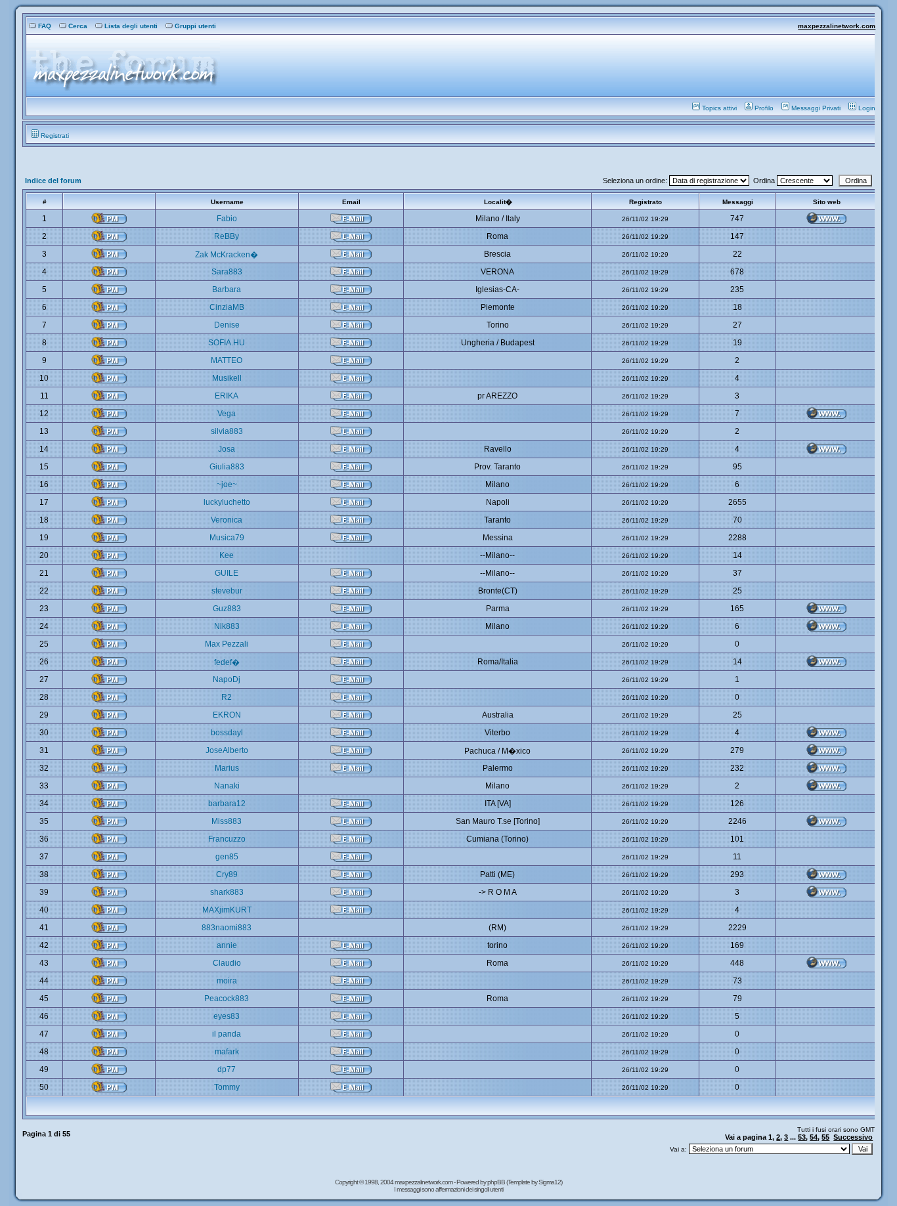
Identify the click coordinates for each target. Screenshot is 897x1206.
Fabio (227, 218)
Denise (227, 325)
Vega (226, 413)
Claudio (227, 963)
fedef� (227, 662)
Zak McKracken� (226, 254)
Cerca (77, 26)
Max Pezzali (226, 644)
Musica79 (226, 537)
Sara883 (226, 271)
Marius (227, 768)
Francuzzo (227, 839)
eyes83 (226, 1016)
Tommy (227, 1087)
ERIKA (226, 395)
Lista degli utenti (131, 26)
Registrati (55, 135)
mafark (227, 1051)
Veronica (226, 520)
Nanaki (227, 785)
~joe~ (227, 484)
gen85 (226, 856)
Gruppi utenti (195, 26)
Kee (226, 555)
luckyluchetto (227, 502)
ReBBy (226, 236)
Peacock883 (226, 998)
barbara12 (227, 803)
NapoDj (226, 679)
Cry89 (227, 874)
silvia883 (227, 431)
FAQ (44, 26)
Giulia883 (226, 466)
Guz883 (227, 608)
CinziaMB (226, 307)
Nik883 (227, 626)
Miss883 (226, 821)
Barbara (226, 289)
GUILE (226, 573)
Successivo (853, 1137)
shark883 (227, 892)
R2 (226, 697)
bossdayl (227, 732)
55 (825, 1137)
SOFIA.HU (226, 342)
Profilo (764, 108)
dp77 (226, 1069)
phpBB (496, 1182)
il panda (226, 1034)
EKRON (227, 715)
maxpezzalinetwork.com (836, 26)
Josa (226, 449)
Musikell (227, 378)
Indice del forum (53, 180)
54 (814, 1137)
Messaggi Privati (816, 108)
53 (802, 1137)
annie (227, 945)
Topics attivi (719, 108)
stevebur (226, 590)
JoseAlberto (227, 750)
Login (866, 108)
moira (227, 980)
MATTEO (226, 360)
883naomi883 (227, 927)
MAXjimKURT (227, 910)
